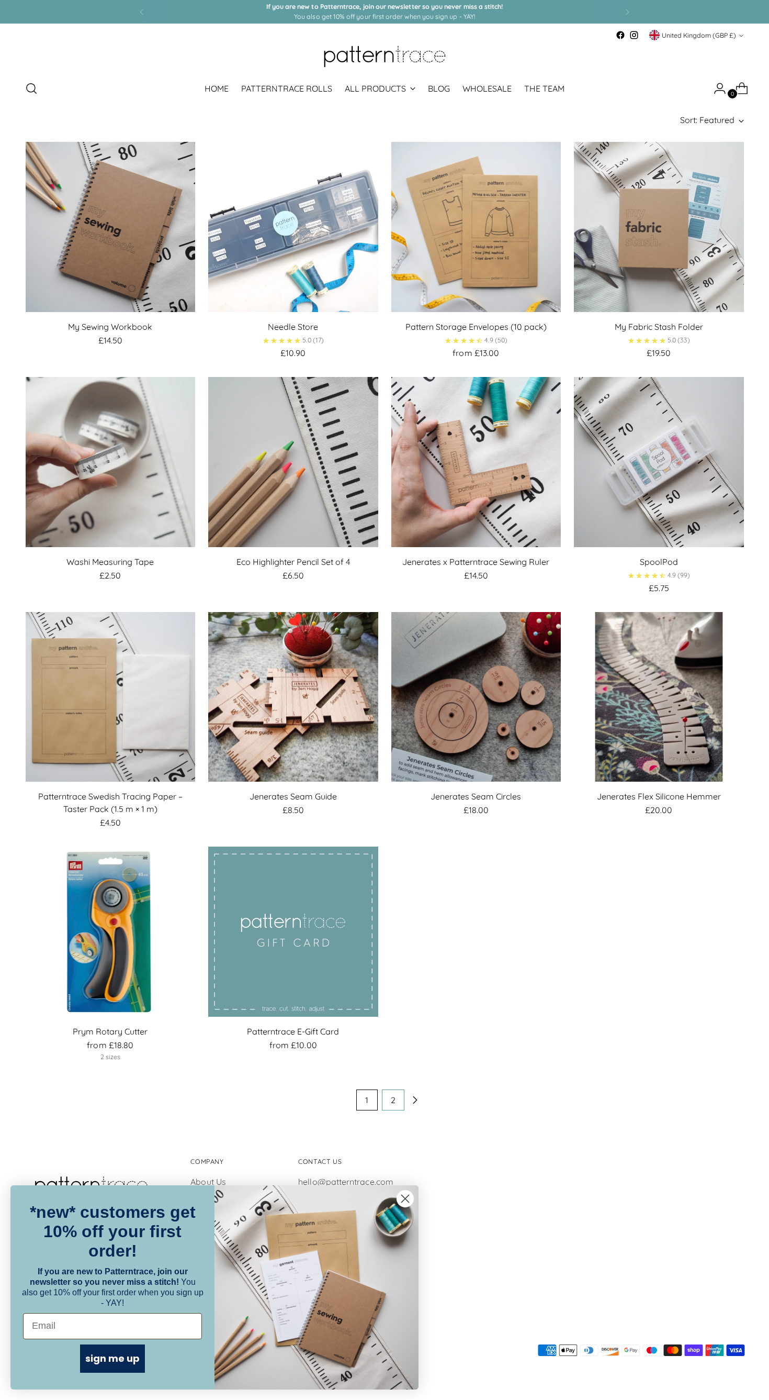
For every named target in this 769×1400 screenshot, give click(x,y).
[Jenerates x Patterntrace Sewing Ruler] (476, 462)
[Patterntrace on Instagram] (634, 35)
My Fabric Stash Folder (659, 326)
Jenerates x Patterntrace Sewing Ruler (475, 562)
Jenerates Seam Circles (476, 796)
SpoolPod (659, 562)
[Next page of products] (415, 1100)
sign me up (112, 1358)
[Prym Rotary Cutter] (111, 932)
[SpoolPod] (659, 462)
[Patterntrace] (384, 56)
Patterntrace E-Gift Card (293, 1031)
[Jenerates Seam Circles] (476, 697)
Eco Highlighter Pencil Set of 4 (293, 562)
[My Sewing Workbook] (111, 227)
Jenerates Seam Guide (293, 796)
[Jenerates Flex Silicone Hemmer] (659, 697)
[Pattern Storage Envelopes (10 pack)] (476, 227)
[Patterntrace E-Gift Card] (293, 932)
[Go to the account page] (715, 88)
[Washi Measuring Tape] (111, 462)
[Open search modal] (31, 88)
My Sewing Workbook (110, 326)
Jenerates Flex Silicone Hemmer (659, 796)
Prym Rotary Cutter (110, 1031)
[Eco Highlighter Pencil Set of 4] (293, 462)
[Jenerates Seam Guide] (293, 697)
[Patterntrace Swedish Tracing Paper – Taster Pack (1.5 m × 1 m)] (111, 697)
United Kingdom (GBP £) (699, 35)
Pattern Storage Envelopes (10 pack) (476, 326)
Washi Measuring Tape (110, 562)
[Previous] (141, 12)
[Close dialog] (405, 1199)
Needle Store (293, 326)
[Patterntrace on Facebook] (620, 35)
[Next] (627, 12)
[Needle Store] (293, 227)
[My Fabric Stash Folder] (659, 227)
